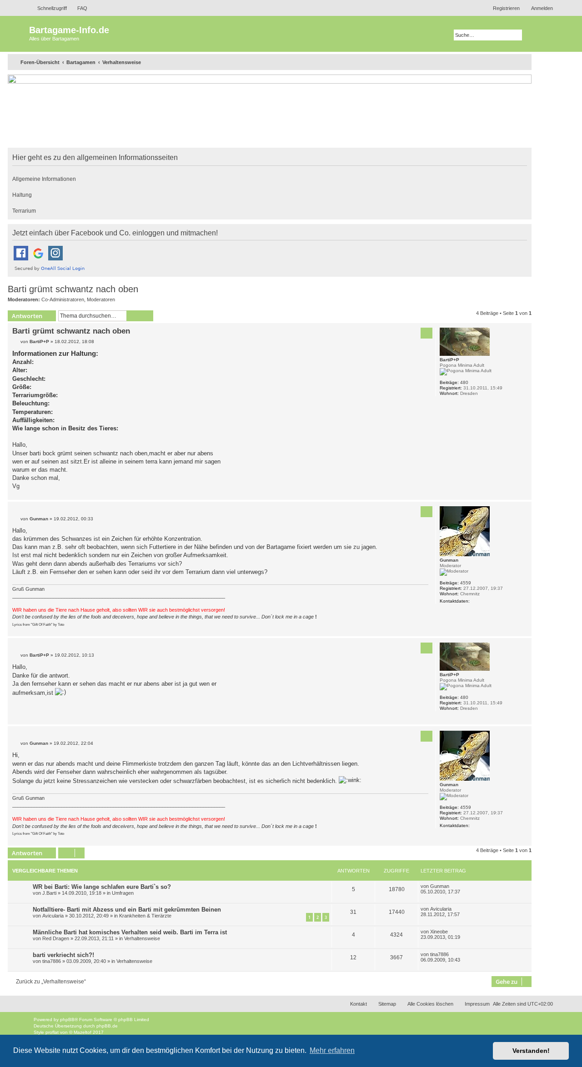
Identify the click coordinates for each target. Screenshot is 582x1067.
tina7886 (51, 961)
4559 (465, 582)
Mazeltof (82, 1032)
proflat (52, 1032)
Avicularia (53, 915)
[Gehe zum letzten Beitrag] (454, 886)
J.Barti (49, 893)
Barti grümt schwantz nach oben (73, 289)
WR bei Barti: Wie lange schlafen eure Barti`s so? (102, 886)
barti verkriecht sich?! (63, 955)
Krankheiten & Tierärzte (145, 915)
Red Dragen (55, 938)
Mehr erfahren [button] (332, 1050)
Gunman (449, 560)
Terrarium (24, 211)
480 (464, 382)
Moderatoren (101, 299)
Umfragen (123, 893)
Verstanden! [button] (531, 1050)
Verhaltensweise (142, 938)
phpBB (67, 1019)
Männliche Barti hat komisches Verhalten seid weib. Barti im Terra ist (130, 932)
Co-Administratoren (62, 299)
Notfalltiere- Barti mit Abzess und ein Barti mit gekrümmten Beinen (127, 909)
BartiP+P (449, 359)
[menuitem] (78, 8)
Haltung (22, 195)
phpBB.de (107, 1025)
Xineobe (439, 931)
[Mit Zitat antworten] (426, 333)
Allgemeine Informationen (44, 179)
